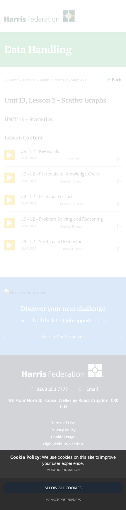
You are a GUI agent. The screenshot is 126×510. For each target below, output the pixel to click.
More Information (63, 470)
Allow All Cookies (63, 487)
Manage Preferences (63, 499)
